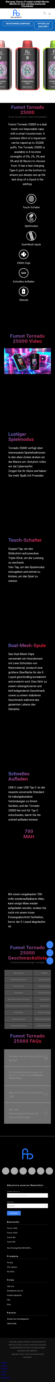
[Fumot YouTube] (49, 1171)
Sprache (10, 1202)
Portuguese (5, 1378)
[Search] (43, 13)
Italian (3, 1375)
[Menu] (49, 13)
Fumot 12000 (12, 1228)
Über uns (10, 1286)
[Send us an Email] (50, 953)
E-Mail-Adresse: (13, 1192)
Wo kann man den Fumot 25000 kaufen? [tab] (26, 1058)
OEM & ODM (11, 1324)
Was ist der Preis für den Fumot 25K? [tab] (26, 1094)
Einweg (10, 1263)
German (4, 1366)
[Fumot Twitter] (23, 1171)
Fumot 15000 (12, 1233)
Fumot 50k (11, 1242)
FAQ (8, 1300)
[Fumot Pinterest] (40, 1171)
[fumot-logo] (22, 13)
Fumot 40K (11, 1237)
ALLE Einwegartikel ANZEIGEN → (19, 1248)
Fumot (12, 124)
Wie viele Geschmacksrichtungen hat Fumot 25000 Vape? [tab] (23, 1113)
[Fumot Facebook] (14, 1171)
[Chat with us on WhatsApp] (50, 944)
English (4, 1363)
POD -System (12, 1267)
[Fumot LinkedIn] (32, 1171)
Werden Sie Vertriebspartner (18, 1319)
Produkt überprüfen (14, 1295)
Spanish (4, 1369)
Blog (9, 1304)
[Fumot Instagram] (5, 1171)
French (3, 1372)
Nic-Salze (10, 1272)
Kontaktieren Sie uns (15, 1291)
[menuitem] (43, 13)
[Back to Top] (50, 961)
